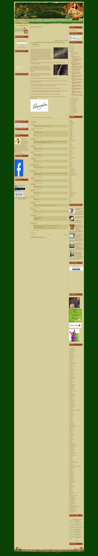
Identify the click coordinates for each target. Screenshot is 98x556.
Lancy (32, 123)
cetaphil (70, 133)
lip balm (70, 389)
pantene (70, 184)
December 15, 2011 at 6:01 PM (36, 189)
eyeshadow (71, 461)
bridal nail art (71, 400)
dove (70, 142)
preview (70, 370)
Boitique (70, 120)
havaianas (71, 156)
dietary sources (72, 455)
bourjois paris (71, 132)
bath (70, 435)
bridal (70, 474)
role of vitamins (72, 507)
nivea (70, 177)
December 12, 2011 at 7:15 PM (36, 163)
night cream (71, 429)
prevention (71, 450)
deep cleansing (72, 499)
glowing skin (71, 485)
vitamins (70, 471)
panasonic (71, 183)
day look (70, 454)
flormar (70, 154)
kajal (70, 428)
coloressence (71, 139)
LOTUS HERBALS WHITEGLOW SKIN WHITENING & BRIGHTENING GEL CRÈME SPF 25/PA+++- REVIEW (79, 236)
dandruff (36, 117)
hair (39, 117)
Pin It (32, 113)
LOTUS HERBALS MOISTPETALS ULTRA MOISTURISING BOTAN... (77, 89)
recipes (70, 393)
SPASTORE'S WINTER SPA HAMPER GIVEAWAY (76, 69)
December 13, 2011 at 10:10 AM (36, 169)
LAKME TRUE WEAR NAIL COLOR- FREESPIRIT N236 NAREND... (76, 86)
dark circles (71, 477)
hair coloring (71, 443)
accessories (71, 394)
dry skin (70, 422)
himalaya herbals (72, 158)
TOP (66, 115)
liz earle (70, 166)
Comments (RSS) (48, 21)
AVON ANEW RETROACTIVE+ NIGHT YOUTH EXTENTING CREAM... (76, 79)
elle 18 (70, 143)
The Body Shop (72, 122)
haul (70, 367)
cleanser (70, 388)
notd (70, 376)
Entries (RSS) (39, 21)
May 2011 (73, 106)
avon (70, 127)
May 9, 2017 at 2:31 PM (35, 222)
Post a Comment (33, 232)
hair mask (71, 444)
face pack (71, 424)
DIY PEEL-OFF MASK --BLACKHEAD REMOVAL (79, 209)
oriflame (70, 182)
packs (70, 418)
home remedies (72, 446)
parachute (71, 186)
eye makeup (71, 366)
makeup (70, 354)
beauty (70, 359)
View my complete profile (19, 153)
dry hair (70, 478)
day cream (71, 404)
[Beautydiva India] (19, 176)
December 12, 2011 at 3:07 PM (36, 145)
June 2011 (73, 105)
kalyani (32, 190)
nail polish (71, 368)
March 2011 (73, 109)
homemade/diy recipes (49, 117)
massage (71, 449)
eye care (70, 423)
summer (70, 433)
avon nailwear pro (72, 452)
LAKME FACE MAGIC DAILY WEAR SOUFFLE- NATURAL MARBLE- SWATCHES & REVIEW (79, 226)
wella (70, 200)
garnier (70, 155)
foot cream (71, 427)
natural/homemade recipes (74, 506)
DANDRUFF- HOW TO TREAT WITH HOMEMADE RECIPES (76, 67)
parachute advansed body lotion (74, 466)
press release (71, 356)
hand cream (71, 406)
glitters (70, 484)
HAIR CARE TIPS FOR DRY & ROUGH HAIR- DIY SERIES (79, 217)
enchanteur (71, 148)
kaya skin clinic (72, 161)
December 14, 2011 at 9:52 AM (36, 183)
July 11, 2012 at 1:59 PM (35, 207)
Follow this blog (76, 269)
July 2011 (72, 103)
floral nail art (71, 395)
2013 (71, 48)
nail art (70, 355)
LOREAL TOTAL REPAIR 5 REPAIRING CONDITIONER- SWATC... (76, 92)
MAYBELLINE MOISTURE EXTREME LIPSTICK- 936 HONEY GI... (76, 73)
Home (32, 21)
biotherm (70, 128)
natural (70, 417)
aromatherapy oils (72, 511)
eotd (70, 398)
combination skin (72, 497)
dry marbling (71, 500)
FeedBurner (24, 47)
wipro (70, 201)
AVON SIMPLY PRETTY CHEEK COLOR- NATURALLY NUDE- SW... (77, 95)
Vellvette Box (71, 126)
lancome (70, 165)
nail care (70, 416)
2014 (71, 47)
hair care (41, 117)
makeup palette (72, 505)
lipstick (70, 399)
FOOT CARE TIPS (74, 53)
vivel (70, 198)
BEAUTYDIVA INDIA (49, 7)
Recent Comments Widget (19, 132)
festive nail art (71, 373)
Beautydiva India (17, 159)
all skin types (71, 434)
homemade (71, 413)
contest (70, 411)
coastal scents (71, 136)
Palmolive (71, 121)
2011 (71, 51)
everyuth (70, 150)
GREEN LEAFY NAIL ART (75, 71)
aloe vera (71, 473)
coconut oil (71, 496)
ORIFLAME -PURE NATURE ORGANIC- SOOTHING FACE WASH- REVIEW (79, 253)
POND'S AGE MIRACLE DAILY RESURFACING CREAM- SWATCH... (76, 83)
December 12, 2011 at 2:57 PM (36, 137)
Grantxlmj (32, 209)
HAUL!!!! (72, 55)
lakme (70, 164)
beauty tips (71, 384)
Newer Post (33, 234)
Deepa (32, 178)
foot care (70, 401)
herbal (70, 412)
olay (70, 181)
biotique (70, 130)
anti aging (71, 421)
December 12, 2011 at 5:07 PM (36, 157)
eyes (70, 372)
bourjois (70, 131)
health (44, 117)
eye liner (70, 460)
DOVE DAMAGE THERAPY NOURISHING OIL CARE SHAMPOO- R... (76, 64)
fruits (70, 483)
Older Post (66, 234)
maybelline (71, 171)
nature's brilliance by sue (73, 173)
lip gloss (70, 415)
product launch (72, 362)
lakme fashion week (72, 462)
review (70, 348)
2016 (71, 45)
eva (70, 149)
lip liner (70, 489)
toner (70, 469)
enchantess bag (72, 147)
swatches (71, 349)
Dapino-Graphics (58, 552)
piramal (70, 187)
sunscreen (71, 451)
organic (70, 490)
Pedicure (70, 472)
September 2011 (74, 100)
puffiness (71, 467)
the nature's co (72, 195)
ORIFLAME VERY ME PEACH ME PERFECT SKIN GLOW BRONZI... (77, 76)
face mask (71, 405)
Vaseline (70, 125)
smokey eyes (71, 468)
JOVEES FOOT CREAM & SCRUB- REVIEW (75, 57)
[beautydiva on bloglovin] (21, 126)
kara (70, 160)
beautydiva (24, 138)
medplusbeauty (72, 172)
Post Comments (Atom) (39, 236)
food (70, 441)
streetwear (71, 194)
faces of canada (72, 153)
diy (69, 365)
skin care (71, 350)
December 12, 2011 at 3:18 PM (36, 151)
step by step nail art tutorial (74, 410)
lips (70, 383)
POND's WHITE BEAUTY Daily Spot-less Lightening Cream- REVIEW (79, 244)
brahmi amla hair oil (72, 495)
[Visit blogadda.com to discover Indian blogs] (17, 190)
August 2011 (73, 102)
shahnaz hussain (72, 193)
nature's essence (72, 175)
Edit (54, 21)
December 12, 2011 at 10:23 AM (36, 128)
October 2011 (73, 99)
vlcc (70, 199)
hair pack (71, 486)
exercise (70, 438)
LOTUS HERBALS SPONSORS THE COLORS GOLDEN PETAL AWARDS (76, 60)
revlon (70, 189)
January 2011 (73, 112)
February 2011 (73, 110)
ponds (70, 188)
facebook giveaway (72, 426)
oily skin (70, 407)
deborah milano (72, 141)
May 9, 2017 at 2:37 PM (35, 230)
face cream (71, 480)
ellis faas (70, 144)
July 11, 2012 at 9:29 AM (35, 195)
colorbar (70, 138)
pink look (70, 491)
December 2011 (74, 52)
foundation (71, 378)
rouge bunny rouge (72, 192)
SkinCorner (45, 552)
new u (70, 176)
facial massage (72, 502)
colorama (71, 137)
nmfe (70, 178)
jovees (70, 159)
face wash (71, 387)
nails (70, 351)
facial (70, 440)
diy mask (71, 456)
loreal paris (71, 167)
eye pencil (71, 439)
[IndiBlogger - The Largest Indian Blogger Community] (20, 189)
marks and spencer (72, 170)
